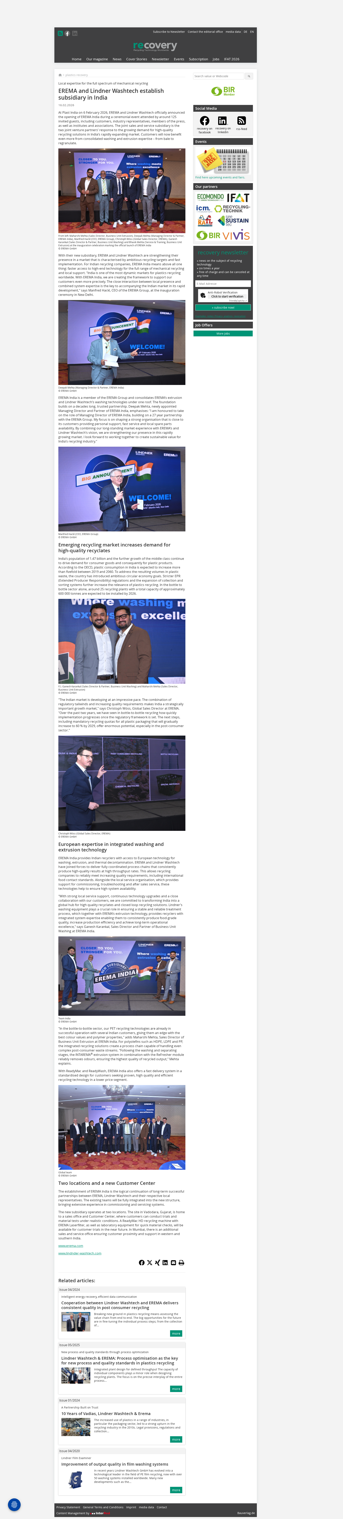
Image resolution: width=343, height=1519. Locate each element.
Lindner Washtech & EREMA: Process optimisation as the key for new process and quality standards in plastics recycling (119, 1360)
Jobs (216, 59)
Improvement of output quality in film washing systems (114, 1464)
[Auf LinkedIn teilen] (166, 1264)
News (117, 59)
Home (77, 59)
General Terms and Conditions (103, 1507)
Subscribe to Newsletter (169, 32)
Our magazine (97, 59)
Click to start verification (227, 296)
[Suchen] (249, 76)
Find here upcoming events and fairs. (220, 177)
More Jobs (223, 333)
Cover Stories (136, 59)
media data (233, 32)
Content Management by (73, 1513)
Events (179, 59)
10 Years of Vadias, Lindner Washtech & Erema (106, 1413)
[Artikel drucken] (181, 1263)
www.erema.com (70, 1246)
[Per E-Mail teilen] (173, 1263)
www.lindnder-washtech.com (79, 1253)
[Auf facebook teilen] (142, 1264)
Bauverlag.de (246, 1513)
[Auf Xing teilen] (158, 1264)
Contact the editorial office (205, 32)
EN (252, 32)
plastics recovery (77, 75)
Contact (162, 1507)
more (176, 1333)
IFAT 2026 (231, 59)
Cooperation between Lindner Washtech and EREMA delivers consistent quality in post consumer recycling (119, 1305)
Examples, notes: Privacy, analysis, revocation (220, 316)
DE (245, 32)
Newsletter (160, 59)
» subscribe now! (223, 307)
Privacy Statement (68, 1507)
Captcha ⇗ (238, 300)
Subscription (198, 59)
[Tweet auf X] (150, 1264)
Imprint (131, 1507)
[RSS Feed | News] (60, 33)
